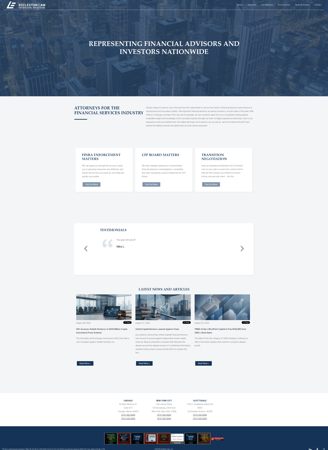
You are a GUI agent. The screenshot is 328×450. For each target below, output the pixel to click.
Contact (318, 5)
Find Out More (91, 184)
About (240, 5)
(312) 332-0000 (128, 415)
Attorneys (252, 5)
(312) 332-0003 (128, 418)
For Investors (284, 5)
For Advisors (267, 5)
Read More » (85, 363)
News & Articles (302, 5)
